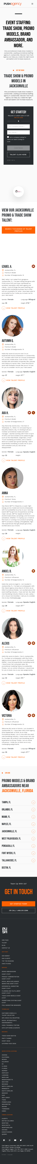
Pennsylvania (6, 1102)
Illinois (4, 1066)
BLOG (3, 945)
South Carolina (7, 1091)
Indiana (4, 1106)
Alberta (5, 1118)
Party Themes (6, 1038)
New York (5, 1082)
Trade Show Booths (9, 1035)
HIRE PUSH (5, 940)
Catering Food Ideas (9, 1043)
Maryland (5, 1077)
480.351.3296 (18, 117)
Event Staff (6, 974)
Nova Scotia (6, 1125)
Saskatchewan (7, 1132)
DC (3, 1064)
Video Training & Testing (10, 1025)
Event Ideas (6, 1041)
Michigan (5, 1084)
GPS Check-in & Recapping (10, 1018)
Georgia (4, 1070)
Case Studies (6, 963)
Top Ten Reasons (8, 961)
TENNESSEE (5, 1108)
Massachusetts (7, 1079)
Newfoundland (7, 1127)
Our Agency (6, 955)
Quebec (4, 1134)
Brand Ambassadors (9, 971)
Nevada (4, 1059)
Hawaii (4, 1111)
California (5, 1057)
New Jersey (6, 1097)
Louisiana (5, 1075)
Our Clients (6, 958)
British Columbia (8, 1120)
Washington (6, 1104)
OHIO (3, 1095)
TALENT (4, 942)
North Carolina (7, 1086)
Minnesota (5, 1088)
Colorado (5, 1061)
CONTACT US (6, 948)
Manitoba (5, 1123)
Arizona (4, 1055)
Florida (4, 1068)
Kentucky (5, 1073)
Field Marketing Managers (11, 1005)
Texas (4, 1099)
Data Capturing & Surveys (11, 1028)
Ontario (4, 1129)
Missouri (5, 1093)
